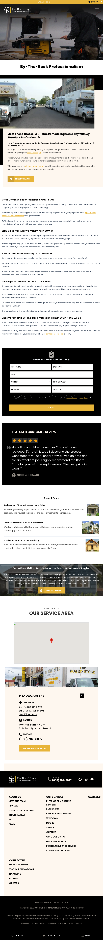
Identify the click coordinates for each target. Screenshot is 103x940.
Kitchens (51, 804)
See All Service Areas (34, 748)
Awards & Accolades (21, 810)
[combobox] (30, 382)
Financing (15, 873)
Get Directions (28, 714)
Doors (50, 822)
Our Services (54, 797)
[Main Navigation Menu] (97, 10)
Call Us (19, 935)
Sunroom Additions (58, 850)
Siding (50, 827)
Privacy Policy (61, 902)
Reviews (13, 805)
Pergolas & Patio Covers (61, 846)
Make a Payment (18, 864)
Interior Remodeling (58, 801)
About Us (15, 797)
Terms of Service (43, 902)
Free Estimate (23, 178)
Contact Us (17, 860)
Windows (52, 818)
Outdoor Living (55, 836)
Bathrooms (52, 809)
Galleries (94, 797)
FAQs (12, 819)
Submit (51, 407)
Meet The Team (17, 801)
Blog (12, 824)
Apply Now (93, 1)
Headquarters (31, 696)
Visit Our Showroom (21, 869)
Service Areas (17, 814)
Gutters (51, 832)
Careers (14, 883)
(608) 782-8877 (30, 739)
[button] (51, 640)
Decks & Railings (56, 841)
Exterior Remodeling (58, 813)
